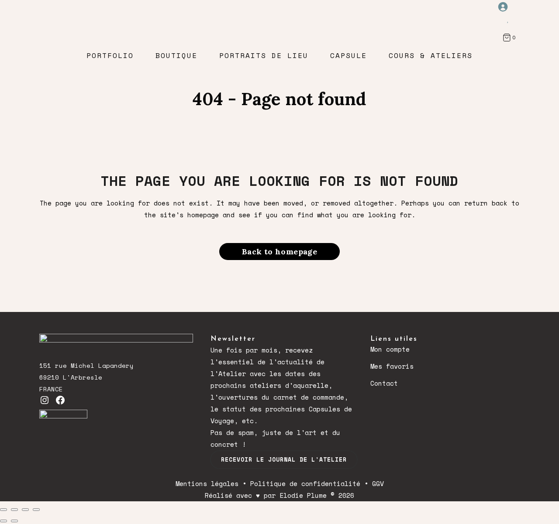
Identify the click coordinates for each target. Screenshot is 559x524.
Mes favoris (392, 366)
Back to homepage (279, 252)
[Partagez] (25, 509)
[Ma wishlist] (508, 19)
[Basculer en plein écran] (14, 509)
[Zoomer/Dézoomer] (3, 509)
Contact (384, 383)
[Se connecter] (508, 6)
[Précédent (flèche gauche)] (3, 521)
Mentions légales (207, 483)
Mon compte (390, 349)
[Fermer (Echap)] (36, 509)
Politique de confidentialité (305, 483)
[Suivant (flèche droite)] (14, 521)
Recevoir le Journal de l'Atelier (284, 459)
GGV (378, 483)
